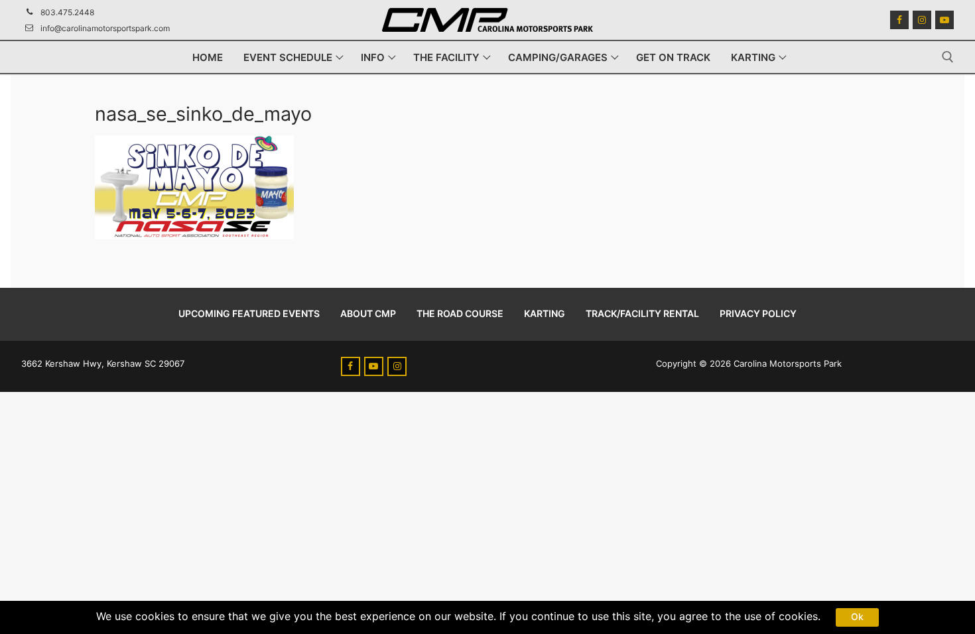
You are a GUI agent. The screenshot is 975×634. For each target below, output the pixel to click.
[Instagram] (922, 20)
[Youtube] (944, 20)
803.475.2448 (67, 12)
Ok (857, 616)
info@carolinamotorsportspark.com (105, 28)
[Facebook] (899, 20)
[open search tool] (948, 57)
